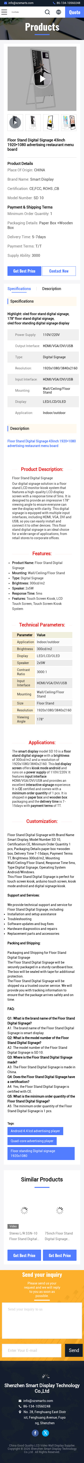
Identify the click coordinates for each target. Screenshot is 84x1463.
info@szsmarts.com (20, 3)
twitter (45, 1433)
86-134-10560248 (68, 3)
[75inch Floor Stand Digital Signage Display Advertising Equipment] (60, 1211)
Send (74, 1350)
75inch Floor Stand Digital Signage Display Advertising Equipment (59, 1237)
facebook (35, 1433)
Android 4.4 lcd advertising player (35, 1131)
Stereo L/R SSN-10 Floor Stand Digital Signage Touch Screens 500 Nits (23, 1237)
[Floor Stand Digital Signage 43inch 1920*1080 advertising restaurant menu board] (42, 78)
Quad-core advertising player (32, 1141)
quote (74, 12)
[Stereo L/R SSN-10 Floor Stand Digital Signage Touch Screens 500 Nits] (24, 1211)
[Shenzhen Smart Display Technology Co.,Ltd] (19, 12)
